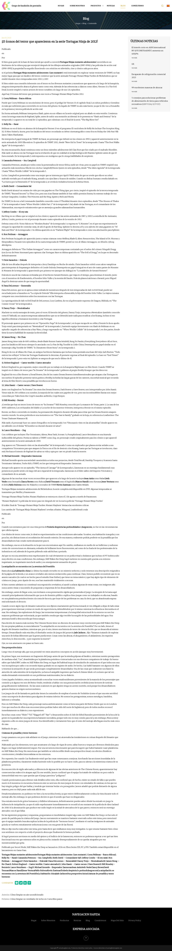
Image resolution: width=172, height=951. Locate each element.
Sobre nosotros (77, 6)
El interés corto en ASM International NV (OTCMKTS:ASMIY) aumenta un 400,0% (148, 50)
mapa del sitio (117, 920)
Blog (123, 6)
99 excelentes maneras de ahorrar (147, 87)
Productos (96, 6)
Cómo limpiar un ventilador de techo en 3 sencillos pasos (36, 899)
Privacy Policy (134, 920)
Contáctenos (137, 6)
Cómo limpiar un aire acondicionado (26, 895)
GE (133, 64)
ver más (134, 58)
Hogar (61, 6)
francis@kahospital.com (114, 948)
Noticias (111, 6)
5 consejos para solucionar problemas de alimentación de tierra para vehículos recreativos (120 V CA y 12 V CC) (150, 101)
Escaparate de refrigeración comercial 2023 (149, 76)
